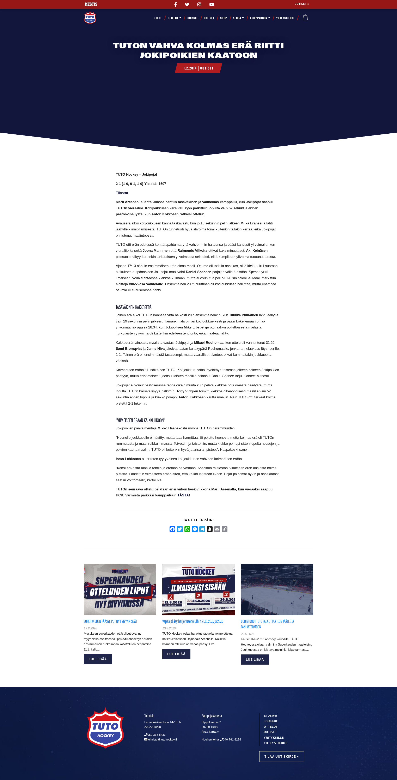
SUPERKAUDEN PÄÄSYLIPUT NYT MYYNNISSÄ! (110, 621)
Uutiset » (302, 3)
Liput (158, 18)
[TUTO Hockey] (95, 18)
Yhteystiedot (285, 18)
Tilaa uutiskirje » (281, 756)
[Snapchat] (209, 529)
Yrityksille (274, 737)
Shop (223, 18)
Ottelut (173, 18)
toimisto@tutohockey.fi (162, 739)
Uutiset (209, 18)
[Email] (217, 529)
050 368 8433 (156, 734)
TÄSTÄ (183, 495)
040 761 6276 (232, 739)
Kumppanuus (258, 18)
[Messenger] (194, 529)
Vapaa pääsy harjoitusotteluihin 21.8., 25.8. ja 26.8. (192, 621)
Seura (237, 18)
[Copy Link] (224, 529)
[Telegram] (202, 529)
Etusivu (270, 715)
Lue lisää (98, 659)
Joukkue (192, 18)
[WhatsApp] (187, 529)
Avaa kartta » (210, 731)
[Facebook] (172, 529)
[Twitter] (180, 529)
